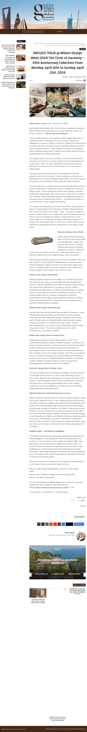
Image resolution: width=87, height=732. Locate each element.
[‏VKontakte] (47, 524)
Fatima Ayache (79, 80)
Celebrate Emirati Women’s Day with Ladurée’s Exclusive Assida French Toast (8, 69)
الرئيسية (83, 43)
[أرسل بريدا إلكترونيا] (74, 80)
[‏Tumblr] (59, 524)
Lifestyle (37, 43)
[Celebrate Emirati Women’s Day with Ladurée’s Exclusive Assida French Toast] (21, 68)
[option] (57, 562)
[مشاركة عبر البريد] (43, 524)
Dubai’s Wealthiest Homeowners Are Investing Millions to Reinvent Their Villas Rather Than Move (9, 59)
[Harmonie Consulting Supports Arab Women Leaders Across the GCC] (21, 77)
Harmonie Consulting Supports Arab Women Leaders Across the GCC (9, 77)
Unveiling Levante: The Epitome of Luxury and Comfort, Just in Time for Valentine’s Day (57, 719)
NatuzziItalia (79, 517)
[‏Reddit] (51, 524)
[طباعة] (39, 524)
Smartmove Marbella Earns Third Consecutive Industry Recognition (58, 561)
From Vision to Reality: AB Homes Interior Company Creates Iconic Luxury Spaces (38, 601)
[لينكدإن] (63, 524)
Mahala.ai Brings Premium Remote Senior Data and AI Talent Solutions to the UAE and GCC (8, 85)
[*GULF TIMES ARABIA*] (43, 14)
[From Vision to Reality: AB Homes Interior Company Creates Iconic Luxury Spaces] (37, 593)
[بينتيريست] (55, 524)
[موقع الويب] (74, 538)
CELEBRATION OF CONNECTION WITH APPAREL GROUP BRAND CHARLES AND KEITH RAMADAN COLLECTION (77, 591)
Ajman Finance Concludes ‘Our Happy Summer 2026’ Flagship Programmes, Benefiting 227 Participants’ (8, 48)
